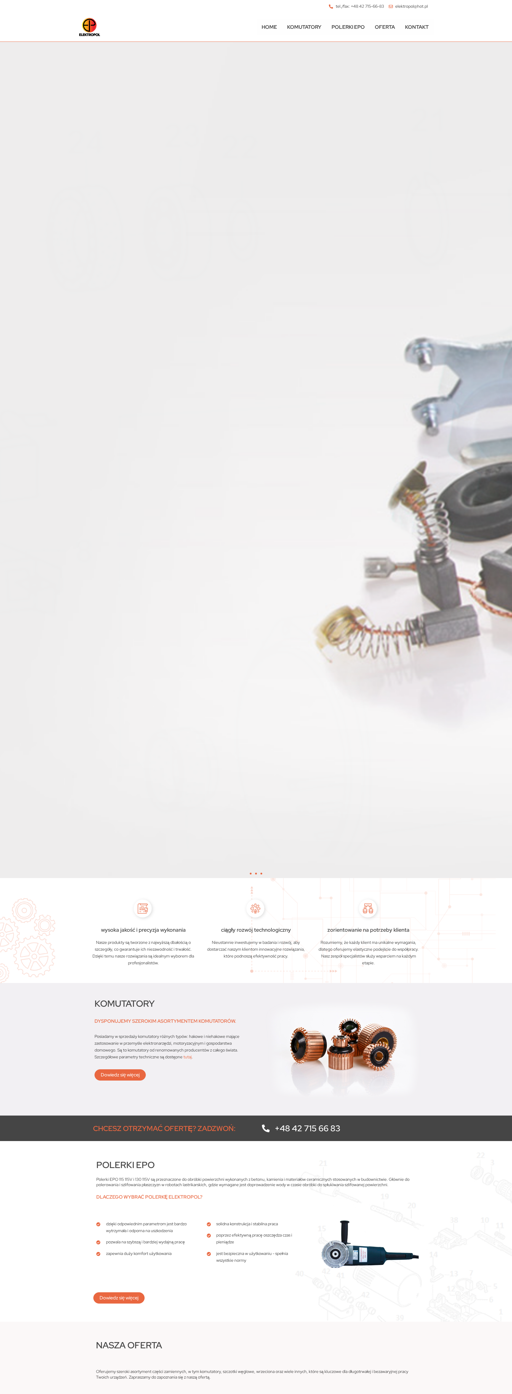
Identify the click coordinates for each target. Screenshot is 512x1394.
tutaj (187, 1057)
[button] (251, 873)
